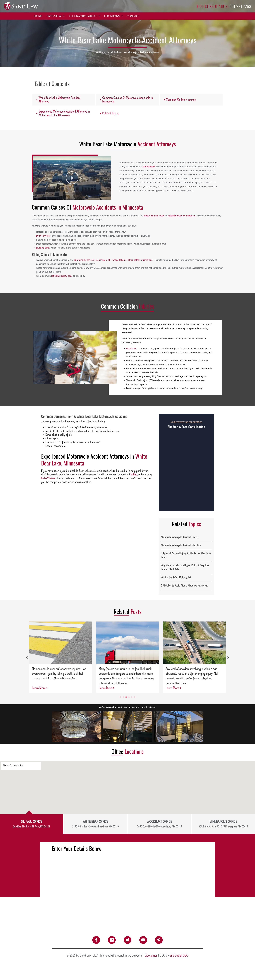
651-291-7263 (48, 478)
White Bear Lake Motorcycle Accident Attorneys (59, 99)
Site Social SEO (178, 955)
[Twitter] (127, 940)
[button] (72, 177)
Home (38, 16)
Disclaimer (150, 955)
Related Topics (110, 113)
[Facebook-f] (96, 940)
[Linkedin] (112, 940)
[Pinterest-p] (159, 940)
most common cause (154, 215)
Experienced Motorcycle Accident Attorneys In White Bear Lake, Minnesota (64, 113)
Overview (53, 16)
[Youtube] (143, 940)
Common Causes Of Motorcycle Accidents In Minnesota (127, 99)
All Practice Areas (83, 16)
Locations (112, 16)
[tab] (31, 824)
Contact (133, 16)
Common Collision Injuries (181, 100)
